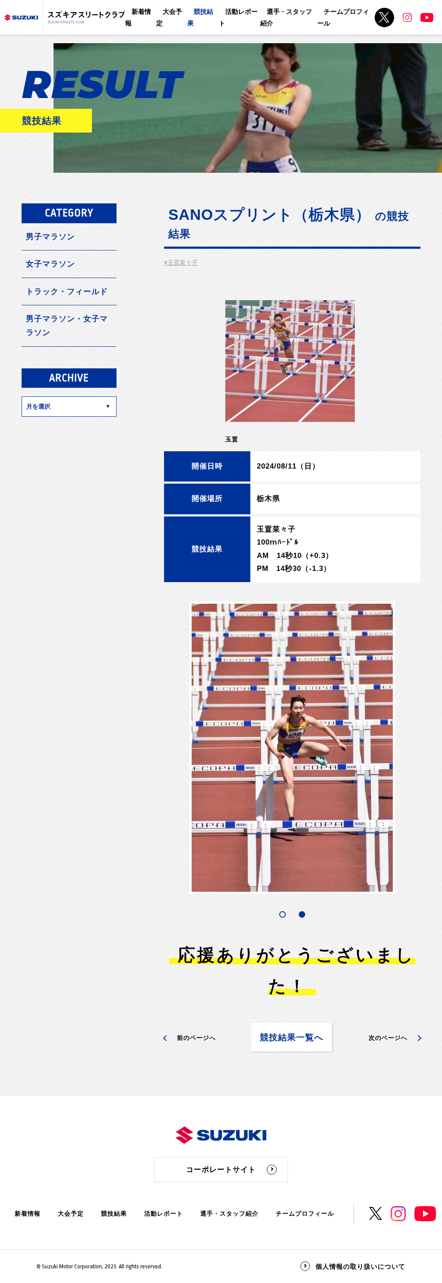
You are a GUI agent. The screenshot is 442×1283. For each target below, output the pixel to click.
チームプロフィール (305, 1213)
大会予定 (71, 1213)
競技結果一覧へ (291, 1037)
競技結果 (114, 1213)
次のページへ (388, 1037)
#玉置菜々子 (181, 262)
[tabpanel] (292, 748)
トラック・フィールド (67, 291)
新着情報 (28, 1213)
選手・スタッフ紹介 (229, 1213)
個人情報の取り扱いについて (360, 1266)
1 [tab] (282, 914)
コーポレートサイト (221, 1170)
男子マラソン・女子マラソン (67, 325)
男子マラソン (50, 236)
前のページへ (196, 1037)
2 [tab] (302, 914)
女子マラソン (50, 264)
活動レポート (163, 1213)
